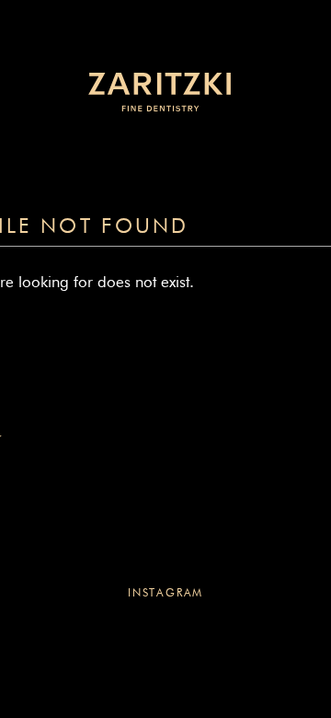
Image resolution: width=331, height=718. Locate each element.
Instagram (165, 593)
